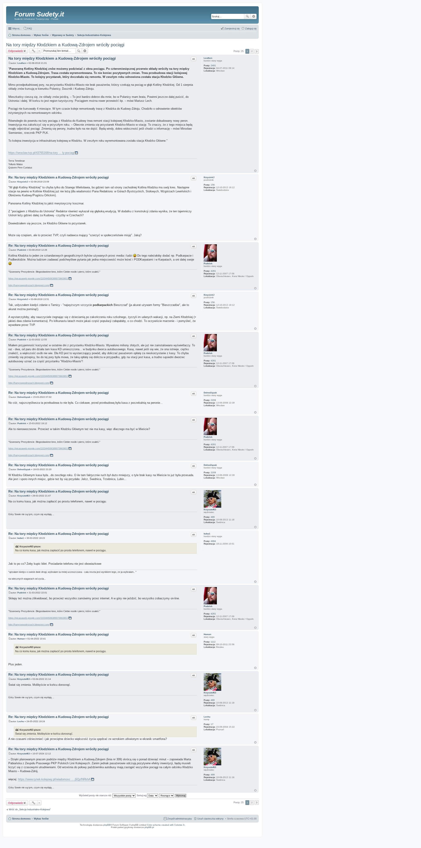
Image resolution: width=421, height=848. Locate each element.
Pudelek (208, 263)
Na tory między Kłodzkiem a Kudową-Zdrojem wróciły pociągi (65, 44)
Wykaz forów (41, 818)
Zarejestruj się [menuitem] (232, 28)
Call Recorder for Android (210, 830)
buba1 (207, 533)
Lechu (207, 717)
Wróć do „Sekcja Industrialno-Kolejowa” (30, 809)
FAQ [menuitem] (29, 28)
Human (207, 634)
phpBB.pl (149, 827)
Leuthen (208, 58)
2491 (213, 65)
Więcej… (17, 28)
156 (213, 185)
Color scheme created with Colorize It (165, 825)
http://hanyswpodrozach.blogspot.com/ (29, 285)
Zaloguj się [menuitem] (251, 28)
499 (213, 517)
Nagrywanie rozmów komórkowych (237, 831)
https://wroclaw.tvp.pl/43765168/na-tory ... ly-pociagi (41, 152)
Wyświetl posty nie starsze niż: (95, 795)
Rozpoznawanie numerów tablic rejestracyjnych (246, 830)
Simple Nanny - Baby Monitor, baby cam (191, 830)
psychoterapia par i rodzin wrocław (249, 833)
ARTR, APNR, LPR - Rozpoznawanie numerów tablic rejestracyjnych (160, 830)
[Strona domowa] (10, 14)
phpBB (106, 825)
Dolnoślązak (210, 392)
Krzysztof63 (210, 509)
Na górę (255, 171)
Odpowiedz (15, 51)
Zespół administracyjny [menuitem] (179, 818)
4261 (213, 271)
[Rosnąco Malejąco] (167, 795)
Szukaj (247, 16)
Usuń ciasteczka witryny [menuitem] (210, 818)
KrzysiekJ (209, 177)
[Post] (9, 63)
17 (212, 724)
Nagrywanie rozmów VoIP (225, 830)
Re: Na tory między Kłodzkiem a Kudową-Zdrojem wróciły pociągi (58, 177)
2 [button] (252, 51)
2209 (213, 400)
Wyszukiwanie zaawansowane (254, 16)
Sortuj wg (142, 795)
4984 (213, 541)
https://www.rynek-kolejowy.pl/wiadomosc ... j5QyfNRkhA (54, 779)
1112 (213, 642)
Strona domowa (21, 818)
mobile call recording (253, 831)
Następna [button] (257, 51)
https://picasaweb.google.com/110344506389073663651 (38, 278)
